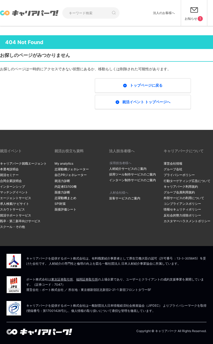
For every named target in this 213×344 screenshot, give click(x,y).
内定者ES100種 (66, 186)
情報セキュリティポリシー (182, 209)
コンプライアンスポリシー (182, 204)
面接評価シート (65, 209)
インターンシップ (12, 186)
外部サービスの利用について (184, 198)
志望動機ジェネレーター (72, 169)
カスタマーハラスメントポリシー (187, 221)
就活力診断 (62, 181)
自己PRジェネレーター (71, 175)
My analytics (64, 163)
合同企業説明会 (11, 181)
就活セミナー (9, 175)
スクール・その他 (12, 227)
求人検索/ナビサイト (14, 204)
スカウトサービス (12, 209)
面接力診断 (62, 192)
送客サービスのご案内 (124, 198)
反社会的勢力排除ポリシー (182, 215)
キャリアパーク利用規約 (181, 186)
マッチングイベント (14, 192)
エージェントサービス (15, 198)
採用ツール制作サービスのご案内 (132, 174)
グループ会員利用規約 (179, 192)
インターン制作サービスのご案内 (132, 180)
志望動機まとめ (65, 198)
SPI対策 (60, 204)
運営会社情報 (173, 163)
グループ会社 (173, 169)
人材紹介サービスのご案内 (128, 169)
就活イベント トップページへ (146, 102)
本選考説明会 (9, 169)
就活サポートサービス (15, 215)
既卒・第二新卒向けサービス (20, 221)
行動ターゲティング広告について (187, 181)
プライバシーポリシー (179, 175)
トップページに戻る (146, 85)
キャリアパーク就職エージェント (23, 163)
